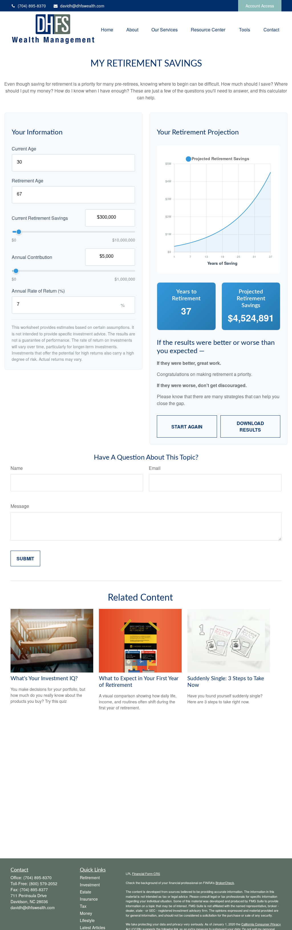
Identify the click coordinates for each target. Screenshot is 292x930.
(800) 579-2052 (43, 883)
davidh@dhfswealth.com (82, 6)
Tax (83, 906)
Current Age (24, 148)
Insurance (89, 899)
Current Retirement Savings (40, 218)
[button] (107, 29)
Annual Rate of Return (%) (38, 290)
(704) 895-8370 (32, 6)
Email (155, 468)
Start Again (186, 426)
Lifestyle (87, 920)
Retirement (90, 877)
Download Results (250, 426)
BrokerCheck (225, 882)
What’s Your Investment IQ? (44, 678)
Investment (90, 884)
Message (20, 506)
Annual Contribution (32, 257)
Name (17, 468)
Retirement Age (27, 180)
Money (86, 913)
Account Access (260, 6)
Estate (85, 892)
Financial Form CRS (146, 873)
